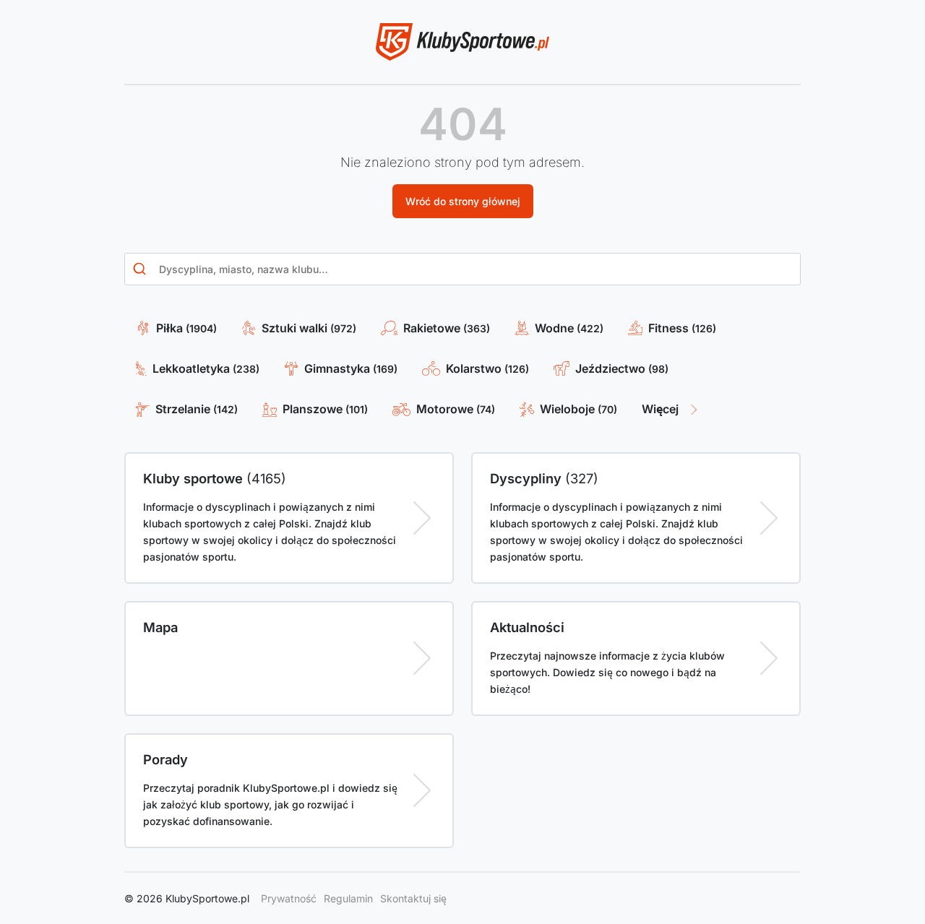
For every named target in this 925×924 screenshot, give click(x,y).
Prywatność (289, 898)
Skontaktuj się (413, 898)
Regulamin (348, 898)
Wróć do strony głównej (462, 201)
